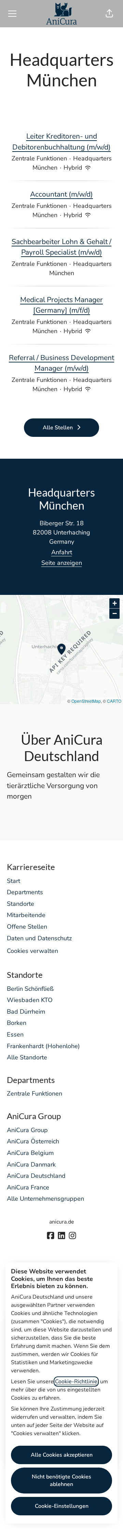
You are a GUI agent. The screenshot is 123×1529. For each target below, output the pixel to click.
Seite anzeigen (61, 563)
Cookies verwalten (32, 951)
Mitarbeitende (26, 915)
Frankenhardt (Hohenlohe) (43, 1046)
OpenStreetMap (86, 701)
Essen (15, 1034)
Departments (25, 892)
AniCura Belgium (30, 1153)
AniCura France (28, 1187)
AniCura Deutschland (36, 1176)
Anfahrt (61, 552)
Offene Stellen (27, 927)
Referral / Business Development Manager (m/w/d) (61, 363)
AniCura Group (27, 1130)
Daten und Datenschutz (39, 938)
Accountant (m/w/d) (61, 194)
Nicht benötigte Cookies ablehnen (61, 1480)
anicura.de (61, 1222)
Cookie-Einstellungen (61, 1506)
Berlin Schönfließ (30, 989)
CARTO (114, 701)
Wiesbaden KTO (30, 1000)
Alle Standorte (27, 1057)
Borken (16, 1023)
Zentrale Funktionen (34, 1093)
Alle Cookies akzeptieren (62, 1455)
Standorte (20, 904)
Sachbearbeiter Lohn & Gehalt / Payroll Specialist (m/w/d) (61, 247)
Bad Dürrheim (26, 1012)
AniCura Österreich (33, 1141)
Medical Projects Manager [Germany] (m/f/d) (61, 305)
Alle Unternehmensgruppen (45, 1199)
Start (13, 881)
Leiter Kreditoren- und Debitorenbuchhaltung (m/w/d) (61, 141)
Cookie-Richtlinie (76, 1381)
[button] (109, 13)
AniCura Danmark (31, 1164)
